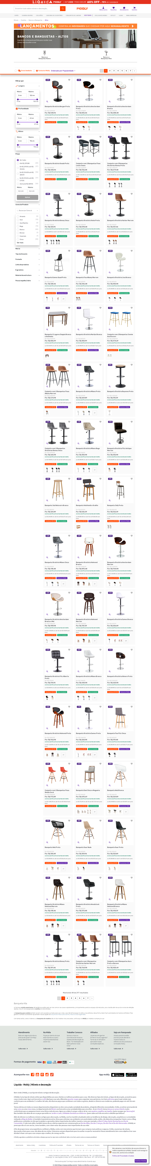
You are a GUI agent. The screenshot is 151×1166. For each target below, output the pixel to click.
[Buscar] (63, 8)
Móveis (16, 20)
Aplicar (27, 197)
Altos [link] (46, 20)
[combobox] (25, 211)
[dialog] (128, 1154)
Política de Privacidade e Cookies (123, 1156)
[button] (64, 71)
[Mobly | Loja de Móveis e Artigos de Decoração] (82, 8)
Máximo (31, 92)
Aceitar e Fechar (140, 1161)
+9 (63, 299)
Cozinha (23, 20)
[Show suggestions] (37, 210)
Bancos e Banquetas (35, 20)
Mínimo (19, 92)
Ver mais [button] (20, 243)
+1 (94, 413)
